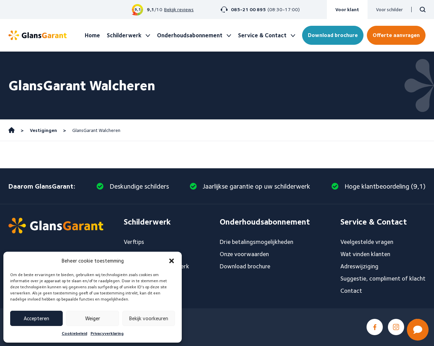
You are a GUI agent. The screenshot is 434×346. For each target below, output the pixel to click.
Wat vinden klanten (365, 253)
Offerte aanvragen (396, 35)
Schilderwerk (124, 35)
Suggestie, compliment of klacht (383, 278)
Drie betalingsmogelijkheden (256, 241)
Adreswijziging (359, 266)
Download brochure (333, 35)
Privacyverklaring (107, 333)
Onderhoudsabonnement (189, 35)
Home (92, 35)
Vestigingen (43, 130)
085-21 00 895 (248, 9)
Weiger (92, 318)
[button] (171, 260)
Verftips (134, 241)
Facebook (375, 327)
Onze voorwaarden (244, 253)
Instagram (396, 327)
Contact (351, 290)
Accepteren (36, 318)
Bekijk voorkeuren (148, 318)
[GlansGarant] (37, 35)
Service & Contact (262, 35)
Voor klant (347, 9)
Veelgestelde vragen (366, 241)
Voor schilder (389, 9)
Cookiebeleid (74, 333)
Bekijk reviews (179, 9)
